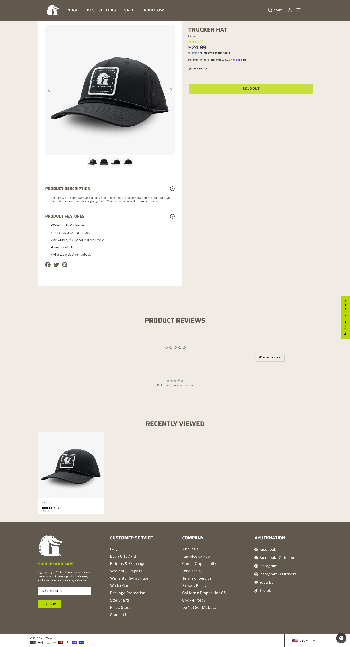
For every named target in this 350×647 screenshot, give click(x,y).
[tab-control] (196, 42)
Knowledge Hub (196, 556)
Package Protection (127, 593)
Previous (49, 90)
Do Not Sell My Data (199, 607)
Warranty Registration (129, 578)
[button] (277, 10)
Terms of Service (197, 578)
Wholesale (191, 571)
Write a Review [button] (272, 357)
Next (171, 90)
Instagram (268, 566)
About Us (190, 549)
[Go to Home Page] (52, 10)
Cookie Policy (194, 600)
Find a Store (120, 607)
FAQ (113, 549)
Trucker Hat (51, 509)
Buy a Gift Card (123, 556)
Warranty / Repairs (126, 571)
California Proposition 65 (204, 593)
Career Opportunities (200, 564)
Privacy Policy (194, 585)
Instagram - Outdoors (278, 574)
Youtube (266, 582)
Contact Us (120, 615)
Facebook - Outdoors (277, 557)
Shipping (193, 53)
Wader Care (120, 585)
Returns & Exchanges (128, 564)
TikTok (265, 590)
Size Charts (120, 600)
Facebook (267, 549)
